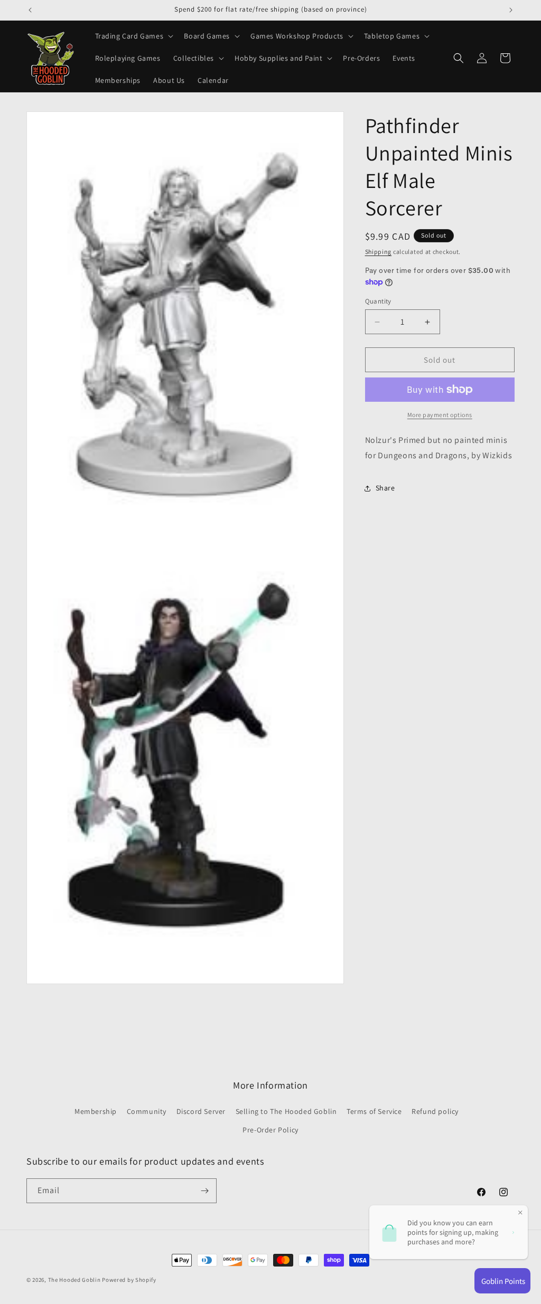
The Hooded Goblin (74, 1279)
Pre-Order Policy (270, 1130)
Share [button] (385, 488)
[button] (133, 36)
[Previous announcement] (30, 10)
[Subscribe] (204, 1190)
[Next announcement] (511, 10)
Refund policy (435, 1111)
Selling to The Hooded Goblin (286, 1111)
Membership (95, 1111)
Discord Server (201, 1111)
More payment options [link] (439, 415)
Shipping (378, 252)
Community (146, 1111)
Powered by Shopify (129, 1279)
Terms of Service (374, 1111)
